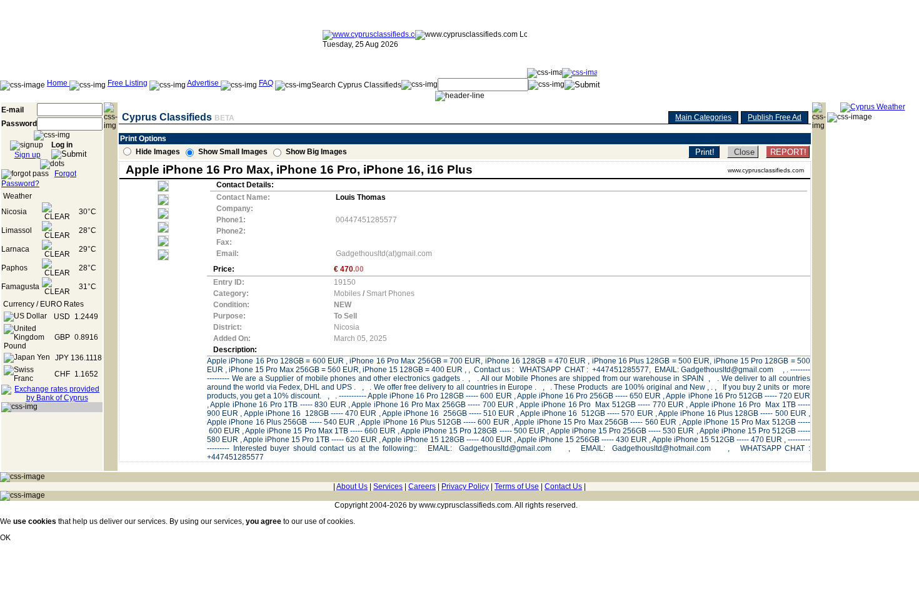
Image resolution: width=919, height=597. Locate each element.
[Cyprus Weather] (872, 106)
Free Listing (128, 83)
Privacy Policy (465, 486)
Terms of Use (517, 486)
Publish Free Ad (774, 117)
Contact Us (563, 486)
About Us (352, 486)
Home (58, 83)
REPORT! (788, 152)
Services (388, 486)
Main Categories (703, 117)
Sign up (27, 154)
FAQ (266, 83)
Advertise (204, 83)
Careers (422, 486)
